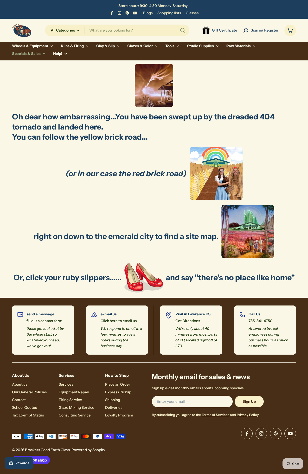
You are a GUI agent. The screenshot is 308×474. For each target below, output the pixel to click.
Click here (109, 320)
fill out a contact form (44, 320)
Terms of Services (215, 415)
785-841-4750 (260, 320)
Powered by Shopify (88, 450)
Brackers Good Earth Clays (47, 450)
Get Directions (187, 320)
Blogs (148, 13)
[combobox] (117, 30)
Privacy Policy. (248, 415)
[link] (216, 173)
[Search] (183, 30)
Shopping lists (169, 13)
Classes (192, 13)
